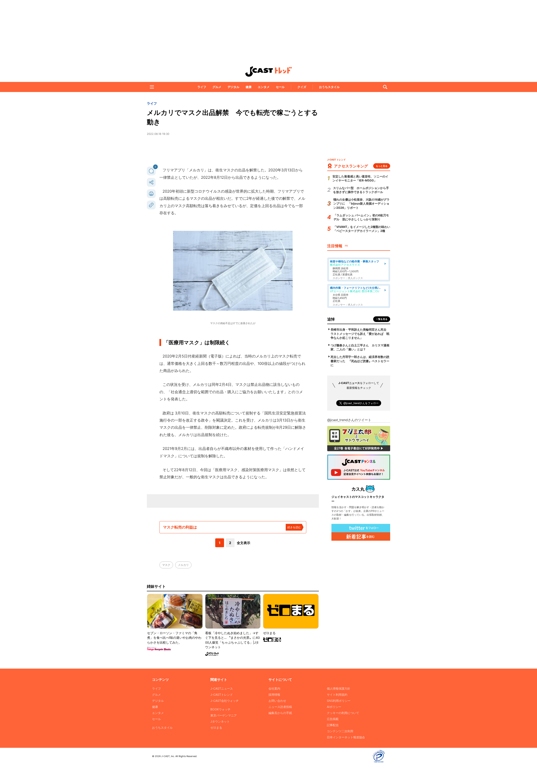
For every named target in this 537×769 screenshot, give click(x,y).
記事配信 (333, 725)
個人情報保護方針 (338, 688)
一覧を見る (381, 319)
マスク (166, 565)
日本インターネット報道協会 (346, 737)
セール (280, 87)
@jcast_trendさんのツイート (349, 420)
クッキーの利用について (343, 713)
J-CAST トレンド (268, 71)
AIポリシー (334, 707)
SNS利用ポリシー (339, 700)
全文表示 (243, 543)
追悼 (331, 319)
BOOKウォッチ (220, 709)
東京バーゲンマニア (223, 715)
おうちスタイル (329, 87)
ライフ (201, 87)
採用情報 (274, 694)
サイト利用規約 (337, 694)
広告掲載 (333, 719)
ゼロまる (216, 727)
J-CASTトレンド (221, 694)
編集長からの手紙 (280, 713)
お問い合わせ (277, 700)
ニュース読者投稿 (280, 707)
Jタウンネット (220, 721)
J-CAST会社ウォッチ (224, 700)
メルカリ (183, 565)
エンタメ (264, 87)
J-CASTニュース (221, 688)
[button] (152, 87)
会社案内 (274, 688)
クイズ (301, 87)
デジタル (233, 87)
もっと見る (381, 165)
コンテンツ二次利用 (340, 731)
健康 (249, 87)
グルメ (216, 87)
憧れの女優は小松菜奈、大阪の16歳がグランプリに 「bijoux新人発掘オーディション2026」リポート (361, 203)
